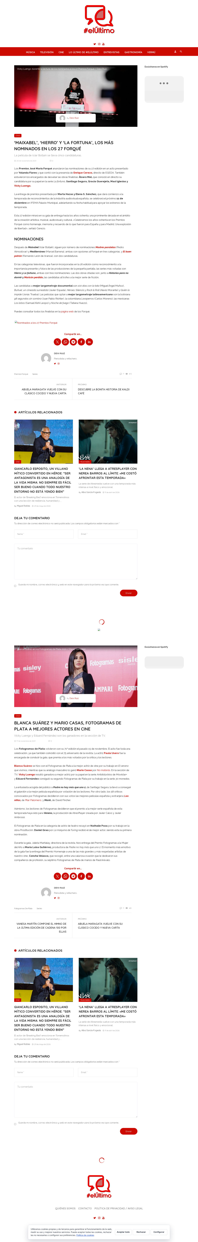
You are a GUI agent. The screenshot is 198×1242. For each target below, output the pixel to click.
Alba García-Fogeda (91, 492)
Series (35, 374)
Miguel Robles (23, 506)
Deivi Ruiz (74, 118)
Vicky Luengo (22, 185)
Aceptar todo (123, 1232)
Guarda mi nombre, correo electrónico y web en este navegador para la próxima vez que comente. (68, 584)
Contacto (85, 1208)
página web (67, 311)
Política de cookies (85, 1235)
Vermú (151, 52)
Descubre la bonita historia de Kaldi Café (103, 391)
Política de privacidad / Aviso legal (119, 1208)
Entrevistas (111, 52)
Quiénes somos (65, 1208)
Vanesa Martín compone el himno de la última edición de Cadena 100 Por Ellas (41, 927)
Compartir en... (73, 334)
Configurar (159, 1232)
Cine (61, 52)
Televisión (46, 52)
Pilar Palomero (33, 800)
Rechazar (141, 1232)
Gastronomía (133, 52)
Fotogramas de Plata (23, 908)
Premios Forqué (21, 374)
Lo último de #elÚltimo (84, 52)
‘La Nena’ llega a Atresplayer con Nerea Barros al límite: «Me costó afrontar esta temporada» (108, 473)
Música (30, 52)
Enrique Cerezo (82, 172)
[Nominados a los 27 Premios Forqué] (36, 322)
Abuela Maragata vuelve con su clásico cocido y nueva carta (44, 391)
